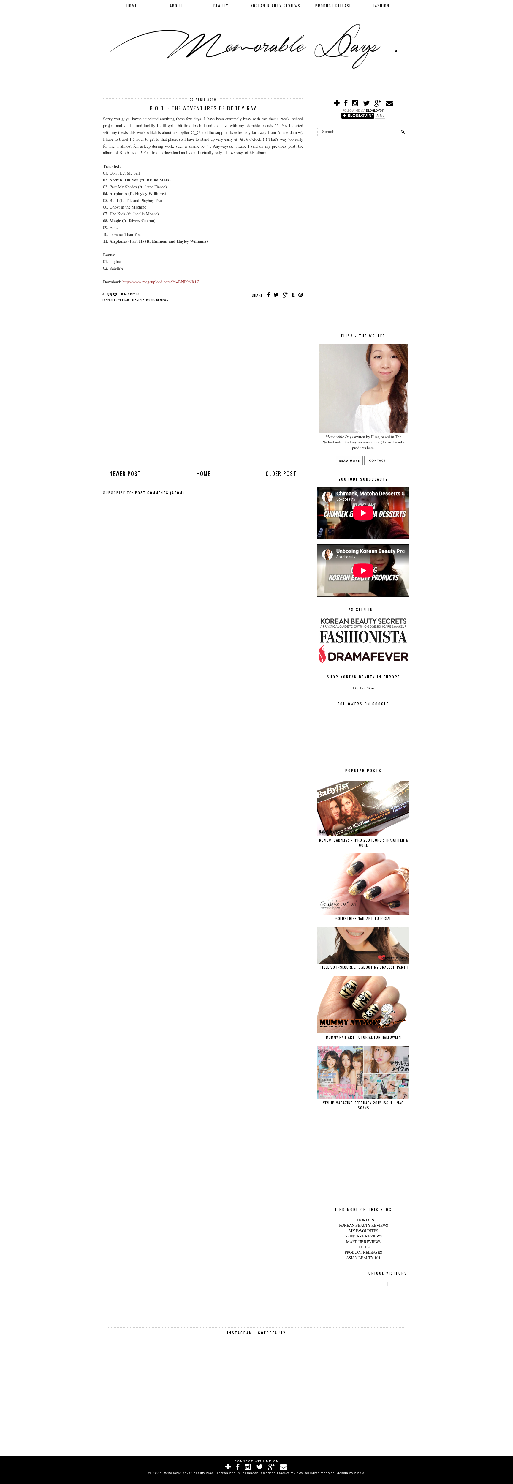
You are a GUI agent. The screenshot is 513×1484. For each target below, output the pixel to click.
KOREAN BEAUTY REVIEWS (363, 1225)
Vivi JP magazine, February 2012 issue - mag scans (363, 1105)
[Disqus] (203, 386)
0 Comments (130, 293)
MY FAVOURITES (363, 1230)
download (121, 299)
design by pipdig (351, 1472)
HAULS (363, 1247)
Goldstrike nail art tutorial (363, 918)
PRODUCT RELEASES (363, 1252)
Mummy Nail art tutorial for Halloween (363, 1037)
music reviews (157, 299)
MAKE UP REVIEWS (363, 1241)
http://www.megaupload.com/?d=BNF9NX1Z (160, 282)
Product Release (333, 6)
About (176, 6)
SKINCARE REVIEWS (363, 1236)
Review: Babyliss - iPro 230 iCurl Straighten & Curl (363, 842)
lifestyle (137, 299)
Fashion (381, 6)
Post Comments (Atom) (159, 492)
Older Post (281, 473)
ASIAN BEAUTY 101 (363, 1257)
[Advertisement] (363, 233)
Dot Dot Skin (363, 688)
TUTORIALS (363, 1220)
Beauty (221, 6)
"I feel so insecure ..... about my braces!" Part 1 (363, 967)
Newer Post (125, 473)
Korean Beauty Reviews (275, 6)
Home (131, 6)
